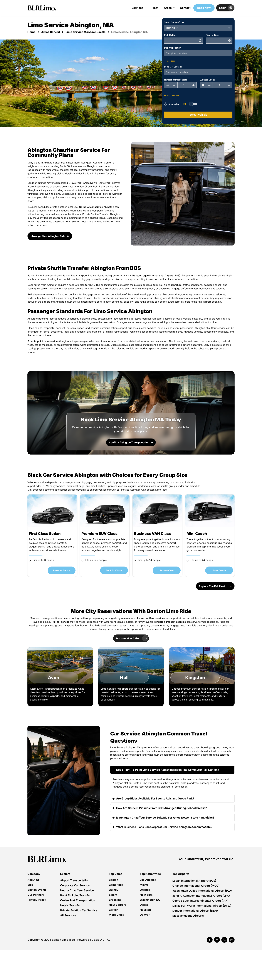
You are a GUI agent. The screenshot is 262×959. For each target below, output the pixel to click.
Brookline (115, 899)
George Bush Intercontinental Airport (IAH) (200, 900)
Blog (30, 884)
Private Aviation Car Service (78, 910)
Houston (145, 909)
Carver (113, 909)
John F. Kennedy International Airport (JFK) (201, 895)
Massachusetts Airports (188, 915)
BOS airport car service (40, 294)
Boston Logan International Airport (152, 275)
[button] (139, 8)
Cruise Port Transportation (77, 900)
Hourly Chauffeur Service (77, 890)
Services (137, 7)
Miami (144, 884)
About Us (33, 879)
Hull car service (60, 621)
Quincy (113, 889)
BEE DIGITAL (102, 939)
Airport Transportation (74, 880)
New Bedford (117, 904)
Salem (113, 894)
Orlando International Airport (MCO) (196, 885)
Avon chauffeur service (150, 618)
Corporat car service (91, 206)
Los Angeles (148, 879)
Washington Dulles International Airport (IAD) (202, 890)
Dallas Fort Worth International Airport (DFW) (201, 905)
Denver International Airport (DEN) (195, 910)
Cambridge (116, 884)
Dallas (144, 904)
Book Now (204, 7)
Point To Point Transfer (75, 895)
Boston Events (37, 889)
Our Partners (35, 894)
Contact (185, 7)
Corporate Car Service (75, 885)
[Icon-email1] (232, 940)
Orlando (145, 889)
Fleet (155, 7)
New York (146, 894)
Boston (113, 879)
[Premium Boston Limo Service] (47, 859)
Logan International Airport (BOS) (194, 880)
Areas (168, 7)
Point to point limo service (42, 341)
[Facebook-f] (209, 940)
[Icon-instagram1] (217, 940)
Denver (144, 914)
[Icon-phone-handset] (224, 940)
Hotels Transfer (70, 905)
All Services (68, 915)
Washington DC (150, 899)
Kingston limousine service (170, 621)
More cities (116, 914)
